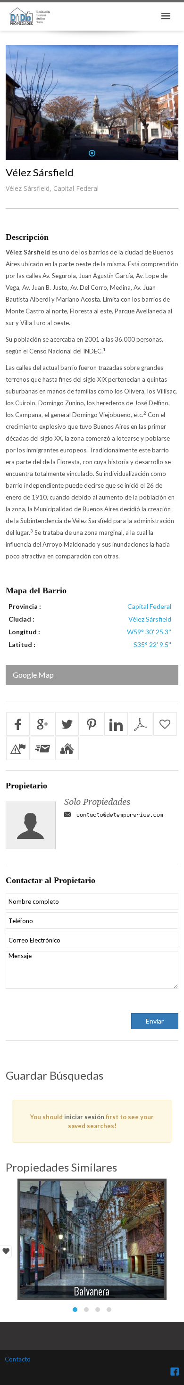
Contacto (18, 1359)
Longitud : (24, 632)
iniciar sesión (84, 1117)
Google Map (33, 674)
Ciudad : (21, 619)
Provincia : (24, 606)
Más (92, 1232)
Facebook (174, 1371)
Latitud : (21, 644)
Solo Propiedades (97, 802)
